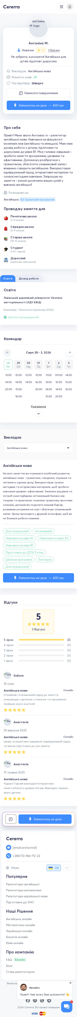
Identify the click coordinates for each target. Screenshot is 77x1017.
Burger (61, 6)
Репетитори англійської (22, 884)
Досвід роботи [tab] (29, 278)
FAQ (9, 960)
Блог (9, 966)
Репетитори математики (23, 890)
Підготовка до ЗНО (20, 902)
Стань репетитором (20, 972)
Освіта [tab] (7, 278)
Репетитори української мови (27, 896)
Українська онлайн (19, 931)
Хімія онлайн (14, 943)
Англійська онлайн (19, 919)
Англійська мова (39, 71)
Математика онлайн (20, 925)
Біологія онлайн (17, 937)
